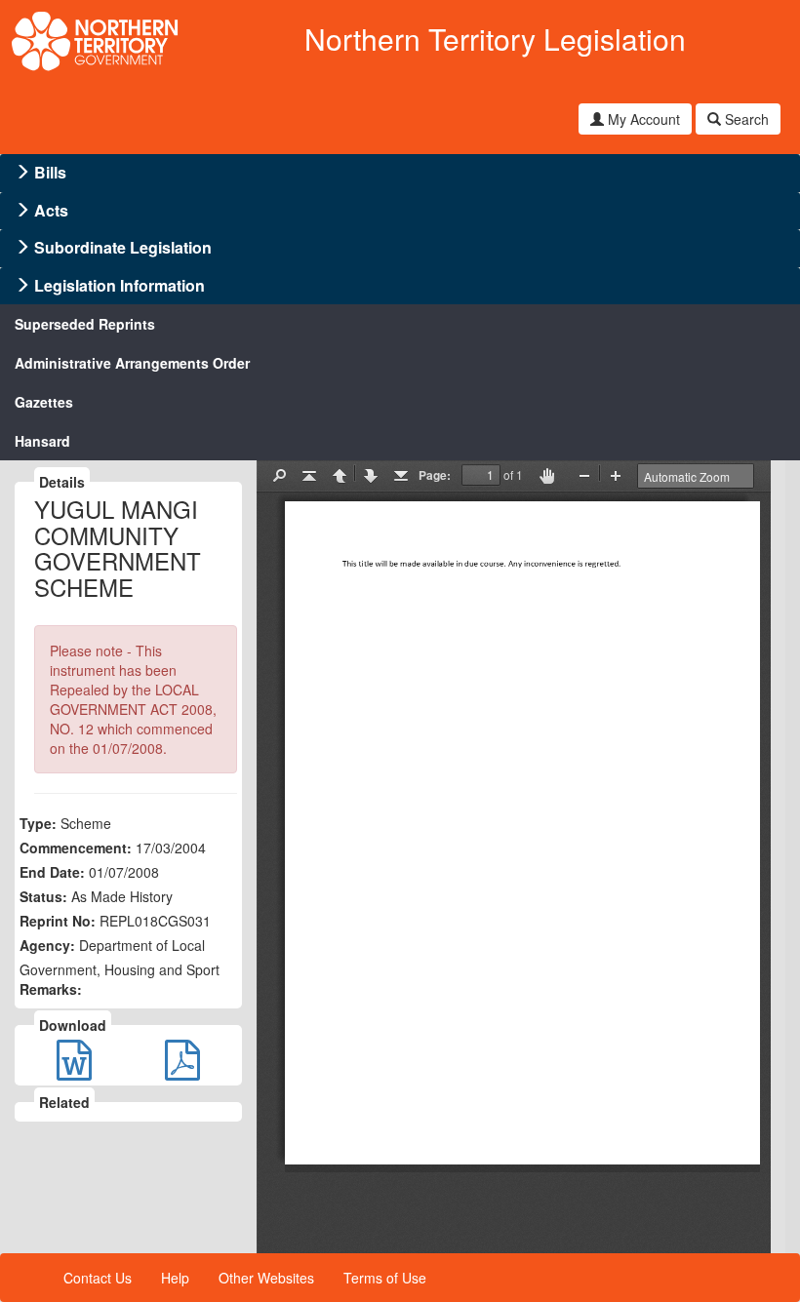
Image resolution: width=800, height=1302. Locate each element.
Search (745, 119)
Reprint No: (58, 920)
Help (175, 1277)
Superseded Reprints (85, 324)
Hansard (42, 441)
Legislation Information (119, 285)
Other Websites (266, 1277)
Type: (38, 823)
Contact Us (97, 1277)
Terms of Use (384, 1277)
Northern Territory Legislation (495, 38)
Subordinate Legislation (123, 247)
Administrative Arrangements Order (132, 363)
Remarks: (51, 989)
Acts (51, 210)
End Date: (52, 872)
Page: (435, 475)
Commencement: (76, 847)
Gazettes (44, 402)
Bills (50, 172)
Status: (43, 896)
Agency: (47, 945)
